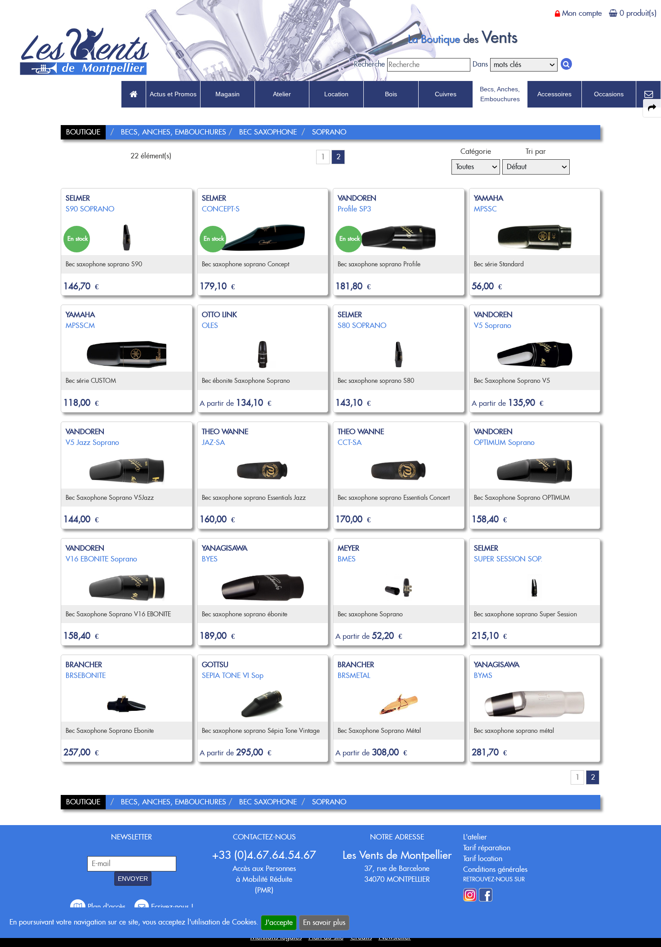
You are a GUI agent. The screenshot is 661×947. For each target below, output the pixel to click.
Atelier (282, 94)
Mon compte (582, 13)
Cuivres (445, 94)
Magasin (227, 94)
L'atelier (475, 837)
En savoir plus (324, 922)
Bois (391, 94)
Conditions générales (495, 869)
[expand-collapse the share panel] (652, 108)
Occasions (609, 94)
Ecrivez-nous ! (171, 906)
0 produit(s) (638, 13)
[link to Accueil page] (133, 94)
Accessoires (554, 94)
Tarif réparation (486, 848)
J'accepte (279, 922)
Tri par (536, 151)
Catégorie (475, 151)
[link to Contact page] (648, 94)
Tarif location (482, 858)
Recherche (369, 64)
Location (336, 94)
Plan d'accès (106, 906)
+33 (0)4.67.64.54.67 (264, 855)
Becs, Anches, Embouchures (500, 94)
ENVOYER (133, 878)
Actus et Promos (173, 94)
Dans (480, 64)
